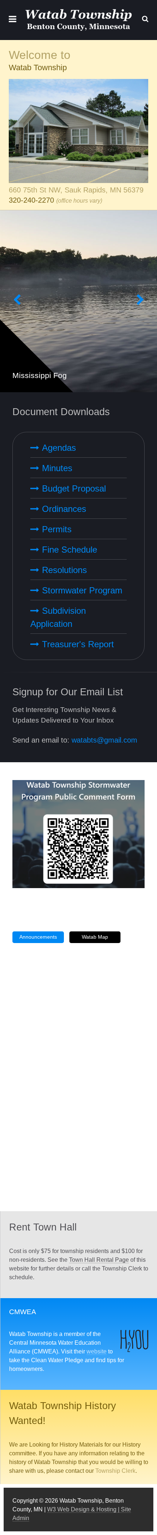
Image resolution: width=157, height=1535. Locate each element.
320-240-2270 (31, 200)
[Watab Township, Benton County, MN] (78, 20)
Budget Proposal (74, 488)
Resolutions (64, 570)
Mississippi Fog (39, 375)
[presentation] (16, 301)
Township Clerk (115, 1471)
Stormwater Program (82, 590)
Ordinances (64, 509)
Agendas (59, 448)
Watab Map (95, 937)
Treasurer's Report (78, 644)
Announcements (38, 937)
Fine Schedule (69, 549)
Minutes (57, 468)
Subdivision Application (58, 617)
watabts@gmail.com (104, 740)
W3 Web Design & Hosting (81, 1509)
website (97, 1351)
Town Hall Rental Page (99, 1260)
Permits (57, 529)
